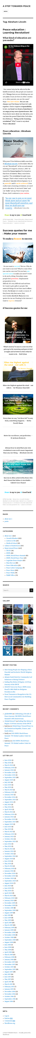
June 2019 (8, 918)
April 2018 (8, 952)
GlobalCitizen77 (10, 721)
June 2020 (8, 888)
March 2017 (8, 984)
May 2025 (8, 787)
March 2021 (9, 866)
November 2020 (10, 876)
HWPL (8, 553)
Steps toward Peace (11, 548)
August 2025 (9, 780)
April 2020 (8, 893)
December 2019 (10, 903)
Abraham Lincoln (11, 164)
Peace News (10, 570)
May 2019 (8, 920)
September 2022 (10, 841)
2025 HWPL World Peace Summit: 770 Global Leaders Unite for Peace (18, 736)
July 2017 (7, 974)
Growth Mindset (24, 499)
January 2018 (9, 959)
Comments (10, 1021)
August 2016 (9, 1001)
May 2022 (8, 846)
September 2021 (10, 856)
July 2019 (8, 915)
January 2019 (9, 930)
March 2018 (9, 954)
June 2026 (8, 760)
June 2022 (8, 844)
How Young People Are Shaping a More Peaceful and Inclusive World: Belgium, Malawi (18, 672)
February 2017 (9, 986)
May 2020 (8, 890)
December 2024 (10, 797)
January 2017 (9, 989)
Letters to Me (11, 541)
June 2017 (8, 977)
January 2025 (9, 795)
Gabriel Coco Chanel (25, 501)
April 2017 (8, 982)
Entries (9, 1018)
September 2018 (10, 940)
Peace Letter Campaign (14, 568)
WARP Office (10, 575)
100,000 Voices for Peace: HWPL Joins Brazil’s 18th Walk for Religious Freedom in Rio (18, 689)
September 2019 (10, 910)
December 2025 (10, 772)
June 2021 (8, 861)
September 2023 (10, 822)
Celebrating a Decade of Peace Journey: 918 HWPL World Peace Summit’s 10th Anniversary (18, 716)
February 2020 (10, 898)
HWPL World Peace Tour (14, 558)
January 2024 (9, 817)
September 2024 (10, 799)
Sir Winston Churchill (19, 502)
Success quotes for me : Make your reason (17, 232)
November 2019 (10, 905)
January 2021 (9, 871)
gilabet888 (8, 714)
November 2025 (10, 775)
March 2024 (9, 812)
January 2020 (9, 900)
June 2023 (8, 827)
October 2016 (9, 996)
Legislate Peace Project (14, 560)
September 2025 (10, 777)
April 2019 (8, 922)
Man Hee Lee (10, 563)
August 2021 (9, 859)
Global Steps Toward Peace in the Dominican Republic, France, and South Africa (19, 728)
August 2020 (9, 883)
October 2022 (9, 839)
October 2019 (9, 908)
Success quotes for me (12, 504)
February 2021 (9, 868)
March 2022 (9, 849)
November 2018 (10, 935)
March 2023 (9, 831)
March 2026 (9, 765)
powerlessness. (25, 111)
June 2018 (8, 947)
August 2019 (9, 913)
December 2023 (10, 819)
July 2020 (8, 886)
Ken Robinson (28, 221)
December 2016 (10, 991)
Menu (6, 11)
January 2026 (9, 770)
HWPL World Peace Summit (15, 555)
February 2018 (9, 957)
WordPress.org (10, 1023)
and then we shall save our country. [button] (18, 205)
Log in (7, 1016)
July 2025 (8, 782)
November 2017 (10, 964)
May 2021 (8, 863)
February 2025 (9, 792)
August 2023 (9, 824)
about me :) (8, 519)
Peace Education (19, 219)
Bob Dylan (16, 501)
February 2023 (9, 834)
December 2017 (10, 962)
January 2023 (9, 836)
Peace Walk (10, 573)
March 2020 (9, 895)
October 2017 (9, 967)
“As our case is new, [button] (13, 198)
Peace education (8, 223)
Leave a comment (19, 223)
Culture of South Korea (12, 546)
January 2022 (9, 851)
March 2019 (9, 925)
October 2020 (9, 878)
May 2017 (8, 979)
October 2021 (9, 854)
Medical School (11, 543)
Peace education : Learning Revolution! (16, 31)
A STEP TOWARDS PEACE (16, 6)
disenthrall (21, 221)
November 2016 (10, 994)
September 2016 (10, 999)
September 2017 (10, 969)
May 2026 (8, 763)
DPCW (8, 550)
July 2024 (8, 804)
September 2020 (10, 881)
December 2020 (10, 873)
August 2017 (9, 972)
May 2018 (8, 950)
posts (6, 521)
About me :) (16, 499)
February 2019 (9, 927)
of (19, 111)
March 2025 (9, 790)
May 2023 (8, 829)
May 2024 (8, 807)
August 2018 (9, 942)
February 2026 (10, 767)
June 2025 (8, 785)
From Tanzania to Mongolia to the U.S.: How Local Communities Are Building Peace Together (18, 696)
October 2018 (9, 937)
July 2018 (8, 945)
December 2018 (10, 932)
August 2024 (9, 802)
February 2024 (10, 814)
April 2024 (8, 809)
